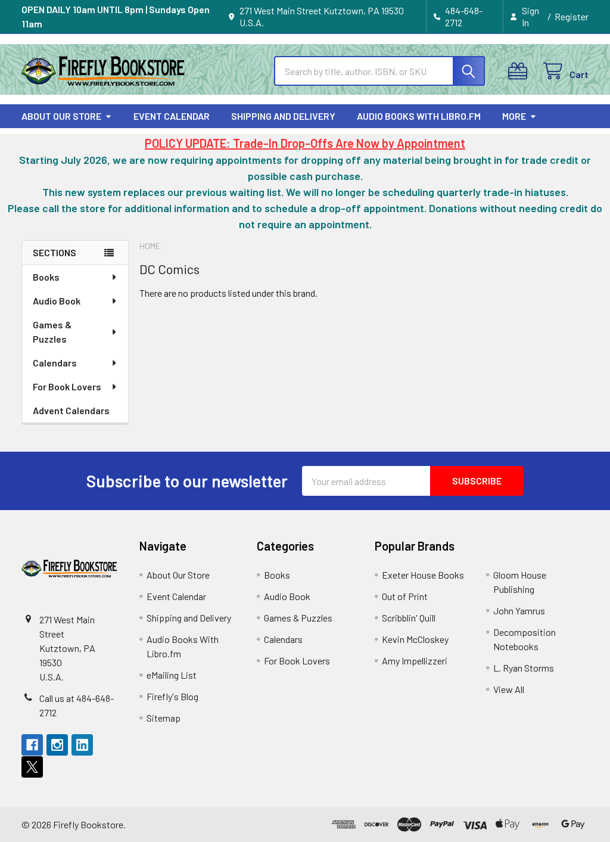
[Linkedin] (82, 745)
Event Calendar (171, 116)
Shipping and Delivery (283, 116)
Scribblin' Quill (408, 617)
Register (572, 16)
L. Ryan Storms (523, 667)
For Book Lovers (67, 386)
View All (508, 689)
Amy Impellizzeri (414, 660)
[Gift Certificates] (520, 71)
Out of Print (405, 596)
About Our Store (61, 116)
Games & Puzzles (52, 331)
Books (46, 276)
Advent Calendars (71, 410)
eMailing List (172, 675)
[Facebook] (32, 745)
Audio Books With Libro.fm (419, 116)
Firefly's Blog (172, 696)
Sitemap (163, 717)
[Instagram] (57, 745)
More (514, 116)
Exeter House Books (423, 574)
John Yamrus (519, 610)
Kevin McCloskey (415, 639)
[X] (32, 767)
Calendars (55, 362)
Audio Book (56, 300)
